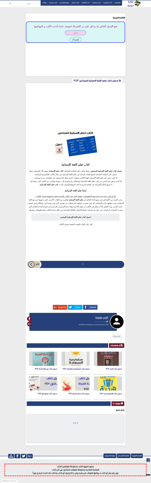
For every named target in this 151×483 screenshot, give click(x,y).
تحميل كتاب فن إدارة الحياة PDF (46, 369)
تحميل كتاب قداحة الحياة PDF (79, 394)
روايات (44, 2)
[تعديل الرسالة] (107, 322)
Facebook (92, 307)
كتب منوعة (53, 2)
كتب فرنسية (96, 2)
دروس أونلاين (64, 2)
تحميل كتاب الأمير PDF (114, 369)
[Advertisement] (75, 59)
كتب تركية (75, 2)
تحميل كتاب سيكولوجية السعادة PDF (76, 369)
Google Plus (62, 307)
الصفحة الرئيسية (137, 456)
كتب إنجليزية (107, 2)
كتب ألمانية (86, 2)
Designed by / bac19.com (9, 481)
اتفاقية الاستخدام (123, 456)
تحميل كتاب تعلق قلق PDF (47, 394)
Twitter (77, 307)
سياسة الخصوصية (110, 456)
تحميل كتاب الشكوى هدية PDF (111, 394)
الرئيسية (117, 2)
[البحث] (10, 4)
